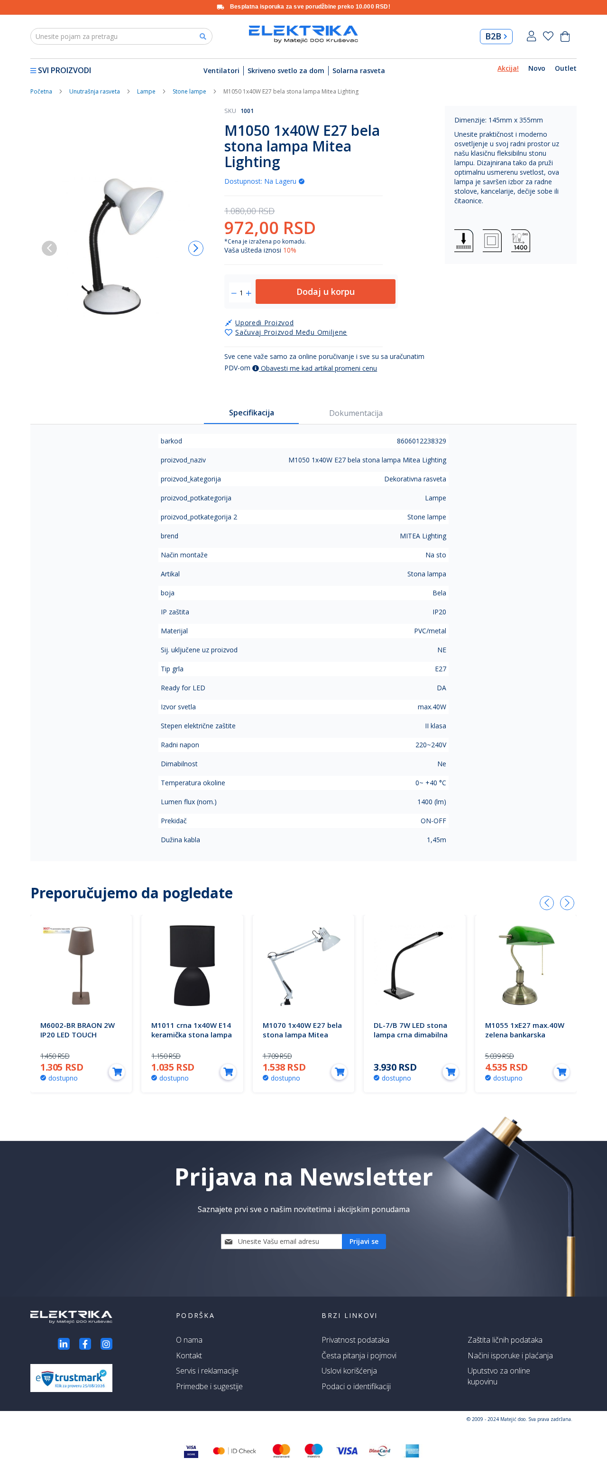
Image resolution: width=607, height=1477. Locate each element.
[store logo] (303, 34)
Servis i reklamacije (207, 1370)
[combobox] (121, 36)
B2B (493, 36)
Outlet (566, 68)
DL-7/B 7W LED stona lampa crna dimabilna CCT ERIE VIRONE (411, 1034)
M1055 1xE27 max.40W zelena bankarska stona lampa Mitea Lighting (524, 1039)
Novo (536, 68)
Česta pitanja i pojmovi (359, 1355)
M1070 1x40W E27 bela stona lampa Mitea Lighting (302, 1034)
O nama (189, 1340)
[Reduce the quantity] (234, 293)
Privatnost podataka (355, 1340)
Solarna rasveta (358, 70)
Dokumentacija (356, 413)
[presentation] (547, 903)
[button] (196, 248)
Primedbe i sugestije (209, 1386)
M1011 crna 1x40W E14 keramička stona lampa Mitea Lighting (191, 1034)
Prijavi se (531, 36)
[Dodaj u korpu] (117, 1071)
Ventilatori (221, 70)
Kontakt (189, 1355)
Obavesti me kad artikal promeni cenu (318, 368)
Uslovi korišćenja (349, 1370)
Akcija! (508, 68)
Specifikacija (251, 412)
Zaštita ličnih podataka (505, 1340)
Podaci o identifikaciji (356, 1386)
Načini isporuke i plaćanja (510, 1355)
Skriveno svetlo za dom (286, 70)
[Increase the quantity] (248, 293)
